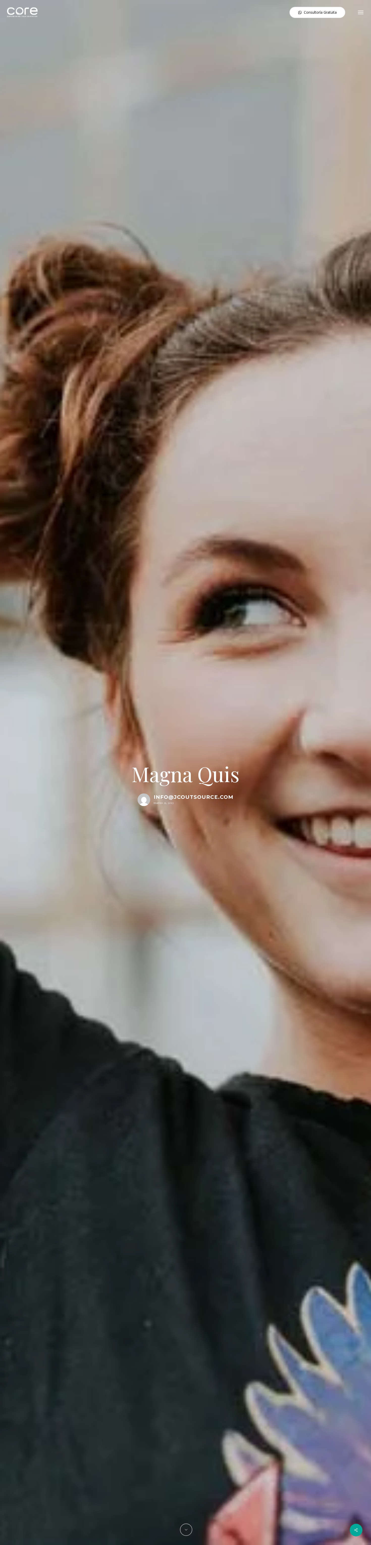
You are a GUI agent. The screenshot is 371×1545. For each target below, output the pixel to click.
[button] (361, 12)
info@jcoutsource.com (193, 796)
